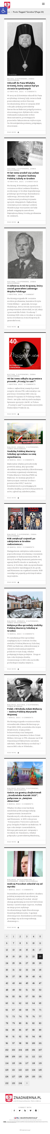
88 (33, 1030)
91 (13, 1036)
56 (20, 996)
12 (7, 949)
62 (20, 1003)
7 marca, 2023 (13, 718)
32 (20, 970)
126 (6, 1076)
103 (13, 1050)
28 (33, 963)
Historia (11, 169)
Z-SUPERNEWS (21, 79)
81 (27, 1023)
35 (40, 970)
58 (33, 996)
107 (40, 1050)
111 (27, 1056)
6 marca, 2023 (13, 804)
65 (40, 1003)
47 (40, 983)
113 (40, 1056)
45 (27, 983)
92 (20, 1036)
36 (7, 976)
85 (13, 1030)
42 (7, 983)
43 (13, 983)
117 (26, 1063)
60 (7, 1003)
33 (27, 970)
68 (20, 1010)
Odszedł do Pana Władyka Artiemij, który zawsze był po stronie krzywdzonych (23, 86)
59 (40, 996)
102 (6, 1050)
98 (20, 1043)
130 (33, 1076)
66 (7, 1010)
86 (20, 1030)
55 (13, 996)
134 (20, 1083)
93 (27, 1036)
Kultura (11, 374)
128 (20, 1076)
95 (40, 1036)
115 (13, 1063)
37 (13, 976)
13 (13, 949)
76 (33, 1016)
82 (33, 1023)
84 (7, 1030)
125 (40, 1070)
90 (7, 1036)
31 (13, 970)
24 (7, 963)
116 (20, 1063)
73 (13, 1016)
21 (27, 956)
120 (6, 1070)
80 (20, 1023)
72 (7, 1016)
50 (20, 990)
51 (27, 990)
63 (27, 1003)
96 (7, 1043)
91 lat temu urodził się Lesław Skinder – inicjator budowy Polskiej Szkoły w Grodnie (23, 176)
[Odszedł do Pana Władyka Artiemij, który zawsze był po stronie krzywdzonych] (25, 49)
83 (40, 1023)
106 (33, 1050)
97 (13, 1043)
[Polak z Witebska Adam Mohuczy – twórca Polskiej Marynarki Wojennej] (25, 690)
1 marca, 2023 (13, 890)
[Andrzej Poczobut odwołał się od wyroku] (25, 864)
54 (7, 996)
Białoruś (11, 447)
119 (40, 1063)
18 (7, 956)
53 (40, 990)
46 (33, 983)
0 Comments (31, 92)
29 (40, 963)
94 (33, 1036)
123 (26, 1070)
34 (33, 970)
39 (27, 976)
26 (20, 963)
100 (33, 1043)
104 (20, 1050)
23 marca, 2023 (14, 460)
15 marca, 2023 (14, 634)
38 (20, 976)
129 (26, 1076)
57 (27, 996)
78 (7, 1023)
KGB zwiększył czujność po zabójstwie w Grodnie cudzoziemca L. (21, 541)
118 (33, 1063)
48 (7, 990)
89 (40, 1030)
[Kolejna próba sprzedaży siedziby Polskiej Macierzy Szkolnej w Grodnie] (25, 604)
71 (40, 1010)
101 (40, 1043)
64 (33, 1003)
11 (40, 943)
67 (13, 1010)
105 (26, 1050)
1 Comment (29, 294)
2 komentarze (31, 182)
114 (6, 1063)
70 (33, 1010)
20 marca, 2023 (14, 547)
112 (33, 1056)
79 (13, 1023)
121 (13, 1070)
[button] (3, 10)
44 (20, 983)
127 (13, 1076)
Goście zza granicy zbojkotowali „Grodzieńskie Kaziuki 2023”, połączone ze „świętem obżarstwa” (24, 797)
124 (33, 1070)
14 (20, 949)
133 (13, 1083)
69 (27, 1010)
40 (33, 976)
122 (20, 1070)
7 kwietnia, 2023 (14, 294)
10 (33, 943)
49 (13, 990)
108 (6, 1056)
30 (7, 970)
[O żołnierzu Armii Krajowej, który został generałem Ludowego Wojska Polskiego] (25, 255)
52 (33, 990)
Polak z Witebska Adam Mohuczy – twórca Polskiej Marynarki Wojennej (24, 712)
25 (13, 963)
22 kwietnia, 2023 (15, 92)
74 (20, 1016)
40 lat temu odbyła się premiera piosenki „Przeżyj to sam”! (24, 380)
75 (27, 1016)
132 (6, 1083)
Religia (10, 79)
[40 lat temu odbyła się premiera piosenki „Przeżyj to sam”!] (25, 353)
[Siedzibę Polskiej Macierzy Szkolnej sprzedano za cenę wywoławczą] (25, 433)
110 (20, 1056)
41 (40, 976)
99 (27, 1043)
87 (27, 1030)
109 (13, 1056)
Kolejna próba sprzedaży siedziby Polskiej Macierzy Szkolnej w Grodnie (24, 628)
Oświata (21, 447)
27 (27, 963)
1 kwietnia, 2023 (14, 384)
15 (27, 949)
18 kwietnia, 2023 (15, 182)
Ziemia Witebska (14, 706)
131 (40, 1076)
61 (13, 1003)
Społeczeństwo (24, 880)
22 (33, 956)
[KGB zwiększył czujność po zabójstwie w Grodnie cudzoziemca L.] (25, 519)
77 (40, 1016)
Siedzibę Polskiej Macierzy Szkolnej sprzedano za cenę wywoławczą (21, 454)
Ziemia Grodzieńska (16, 449)
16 (33, 949)
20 (20, 956)
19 (13, 956)
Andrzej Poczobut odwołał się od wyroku (24, 885)
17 (40, 949)
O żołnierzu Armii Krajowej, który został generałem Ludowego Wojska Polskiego (25, 288)
